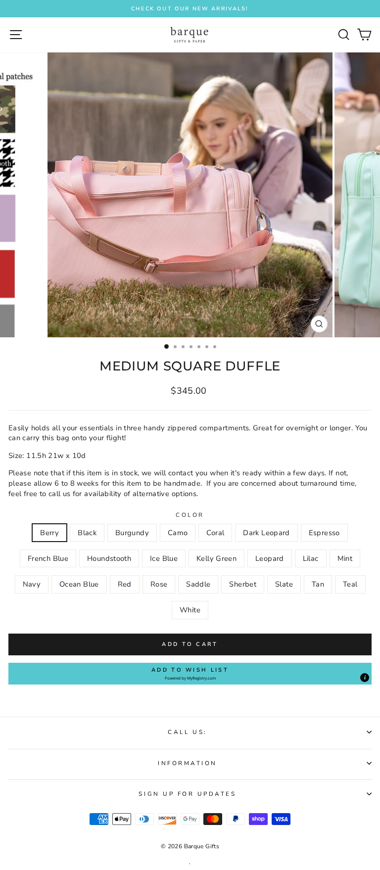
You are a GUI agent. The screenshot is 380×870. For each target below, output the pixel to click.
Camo (178, 533)
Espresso (324, 533)
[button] (190, 674)
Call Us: (187, 732)
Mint (344, 558)
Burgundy (132, 533)
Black (87, 533)
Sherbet (242, 584)
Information (187, 763)
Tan (318, 584)
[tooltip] (364, 677)
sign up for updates (187, 794)
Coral (215, 533)
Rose (158, 584)
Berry (49, 533)
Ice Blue (164, 558)
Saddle (198, 584)
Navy (32, 584)
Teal (350, 584)
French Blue (48, 558)
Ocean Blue (79, 584)
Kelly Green (216, 558)
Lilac (311, 558)
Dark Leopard (266, 533)
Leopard (269, 558)
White (190, 610)
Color (190, 515)
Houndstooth (109, 558)
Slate (284, 584)
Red (125, 584)
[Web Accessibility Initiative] (376, 400)
